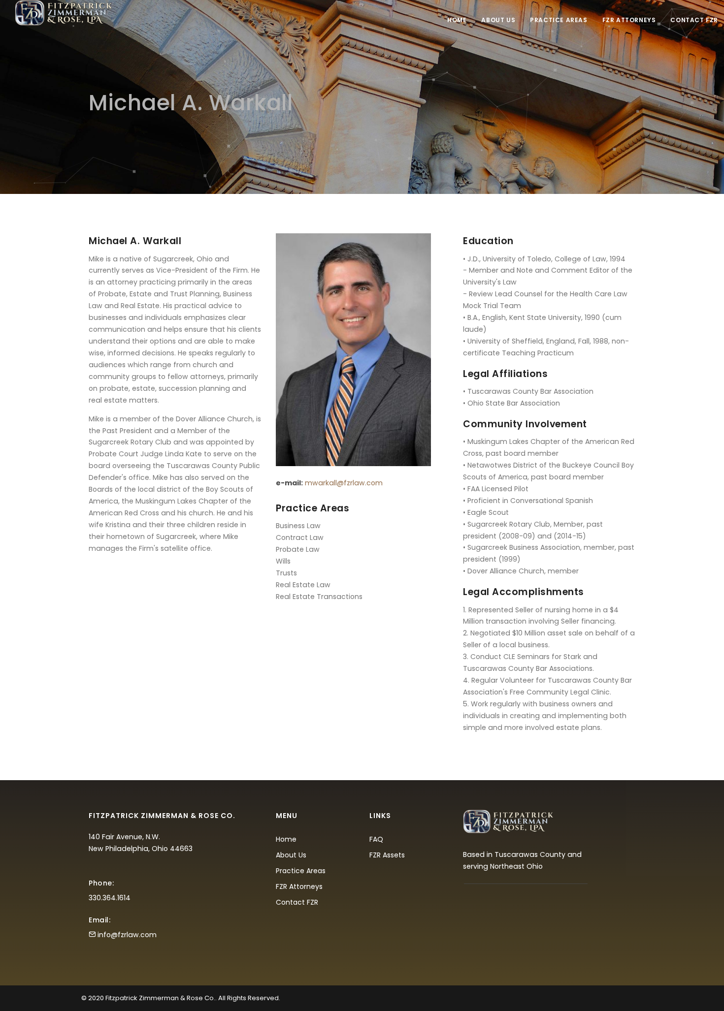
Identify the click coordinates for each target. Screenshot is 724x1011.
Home (456, 20)
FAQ (376, 839)
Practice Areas (558, 20)
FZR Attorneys (629, 20)
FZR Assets (387, 855)
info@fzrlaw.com (127, 935)
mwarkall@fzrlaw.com (344, 483)
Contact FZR (694, 20)
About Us (498, 20)
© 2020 (92, 998)
